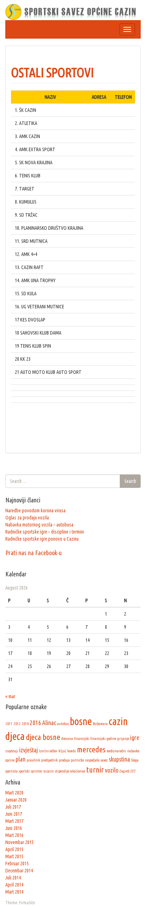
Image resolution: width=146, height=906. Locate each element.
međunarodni (116, 751)
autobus (63, 724)
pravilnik (33, 760)
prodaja (64, 760)
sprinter (37, 771)
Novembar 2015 (19, 842)
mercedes (91, 749)
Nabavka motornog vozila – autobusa (39, 525)
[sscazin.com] (73, 11)
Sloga (135, 760)
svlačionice (77, 771)
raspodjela (92, 760)
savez (104, 760)
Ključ (62, 751)
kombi (71, 751)
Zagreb (124, 771)
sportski (24, 771)
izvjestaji (11, 751)
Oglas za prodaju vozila (27, 517)
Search (130, 481)
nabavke (133, 751)
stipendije (62, 771)
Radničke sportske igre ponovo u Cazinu (42, 539)
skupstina (119, 759)
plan (21, 759)
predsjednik (49, 760)
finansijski (98, 738)
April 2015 (14, 849)
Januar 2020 (16, 800)
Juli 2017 (13, 807)
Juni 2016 (13, 828)
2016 (35, 722)
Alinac (49, 722)
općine (10, 760)
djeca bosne (43, 737)
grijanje (123, 738)
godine (111, 738)
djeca (15, 736)
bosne (81, 721)
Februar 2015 (17, 863)
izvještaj (28, 750)
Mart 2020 (14, 793)
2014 (25, 724)
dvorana (67, 738)
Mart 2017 (14, 821)
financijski (81, 738)
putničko (77, 760)
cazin (118, 721)
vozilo (111, 770)
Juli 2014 (13, 878)
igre (134, 737)
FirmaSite (27, 902)
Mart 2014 (14, 892)
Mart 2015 (14, 856)
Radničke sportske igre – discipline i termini (44, 532)
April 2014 (14, 885)
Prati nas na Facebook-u (33, 552)
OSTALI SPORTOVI (52, 72)
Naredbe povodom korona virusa (35, 510)
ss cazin (49, 771)
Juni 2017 (13, 814)
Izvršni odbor (48, 751)
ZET (133, 771)
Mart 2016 (14, 835)
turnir (95, 769)
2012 (17, 724)
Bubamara (100, 724)
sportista (11, 771)
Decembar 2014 (19, 870)
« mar (10, 696)
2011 (8, 724)
